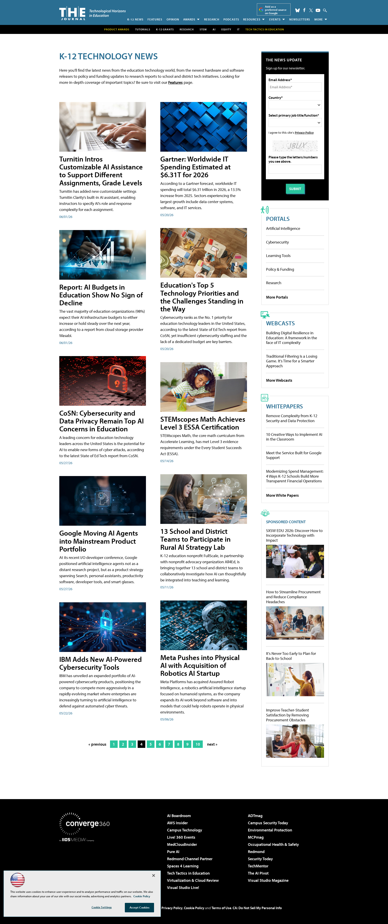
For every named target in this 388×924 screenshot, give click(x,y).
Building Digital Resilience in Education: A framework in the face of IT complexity (291, 337)
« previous (97, 744)
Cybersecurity (277, 242)
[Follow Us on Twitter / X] (311, 10)
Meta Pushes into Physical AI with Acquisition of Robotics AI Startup (200, 665)
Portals (278, 218)
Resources (251, 19)
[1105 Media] (86, 864)
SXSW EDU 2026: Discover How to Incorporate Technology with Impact (294, 535)
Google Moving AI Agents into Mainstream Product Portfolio (98, 540)
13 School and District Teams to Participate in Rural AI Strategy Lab (195, 539)
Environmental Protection (270, 830)
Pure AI (173, 851)
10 (198, 744)
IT (238, 29)
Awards (189, 19)
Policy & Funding (280, 269)
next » (212, 744)
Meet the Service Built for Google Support (294, 455)
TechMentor (258, 866)
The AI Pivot (258, 873)
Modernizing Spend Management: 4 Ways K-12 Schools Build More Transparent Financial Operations (295, 476)
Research (211, 19)
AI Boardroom (179, 815)
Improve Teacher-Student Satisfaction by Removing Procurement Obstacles (287, 715)
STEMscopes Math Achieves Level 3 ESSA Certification (202, 422)
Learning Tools (278, 255)
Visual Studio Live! (183, 887)
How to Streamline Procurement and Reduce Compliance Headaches (293, 596)
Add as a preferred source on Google (276, 10)
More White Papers (282, 495)
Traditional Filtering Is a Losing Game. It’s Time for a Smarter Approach (291, 361)
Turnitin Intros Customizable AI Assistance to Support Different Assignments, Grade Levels (101, 170)
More (318, 19)
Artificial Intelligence (283, 228)
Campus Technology (184, 830)
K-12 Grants (165, 29)
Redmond (256, 851)
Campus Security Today (268, 822)
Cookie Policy (194, 908)
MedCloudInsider (182, 844)
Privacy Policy (304, 132)
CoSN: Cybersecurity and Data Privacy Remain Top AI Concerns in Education (101, 420)
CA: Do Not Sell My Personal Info (257, 908)
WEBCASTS (280, 323)
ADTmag (255, 815)
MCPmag (256, 837)
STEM (203, 29)
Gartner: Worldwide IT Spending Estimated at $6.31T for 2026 (195, 166)
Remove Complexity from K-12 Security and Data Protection (291, 418)
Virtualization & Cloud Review (193, 880)
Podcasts (231, 19)
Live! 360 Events (181, 837)
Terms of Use (221, 908)
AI (214, 29)
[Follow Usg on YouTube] (318, 10)
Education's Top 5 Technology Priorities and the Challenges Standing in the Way (201, 296)
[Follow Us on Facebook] (304, 10)
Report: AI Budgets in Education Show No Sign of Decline (101, 294)
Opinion (173, 19)
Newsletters (299, 19)
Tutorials (142, 29)
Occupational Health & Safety (273, 844)
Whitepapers (284, 406)
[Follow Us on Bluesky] (297, 10)
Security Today (260, 858)
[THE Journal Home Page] (92, 13)
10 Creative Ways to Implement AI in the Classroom (294, 437)
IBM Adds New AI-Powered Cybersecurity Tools (100, 663)
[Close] (154, 875)
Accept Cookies (140, 907)
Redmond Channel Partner (189, 858)
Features (155, 19)
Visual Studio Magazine (268, 880)
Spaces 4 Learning (182, 866)
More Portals (277, 297)
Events (275, 19)
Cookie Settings (102, 907)
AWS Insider (177, 822)
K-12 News (135, 19)
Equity (226, 29)
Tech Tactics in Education (188, 873)
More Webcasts (279, 380)
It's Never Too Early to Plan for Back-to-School (291, 656)
